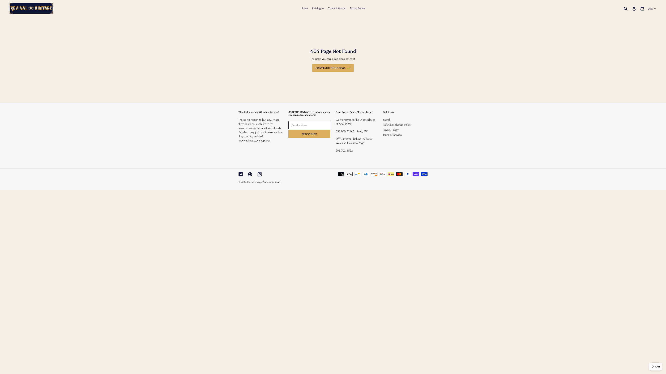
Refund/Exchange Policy (397, 125)
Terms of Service (392, 135)
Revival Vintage (254, 182)
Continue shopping (330, 68)
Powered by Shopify (272, 182)
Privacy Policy (391, 130)
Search (387, 120)
